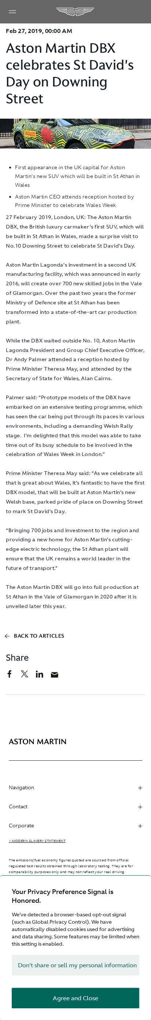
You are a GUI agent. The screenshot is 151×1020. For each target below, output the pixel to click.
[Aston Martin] (75, 11)
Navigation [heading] (21, 787)
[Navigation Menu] (12, 11)
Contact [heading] (18, 806)
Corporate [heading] (21, 825)
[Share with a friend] (58, 676)
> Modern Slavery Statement (37, 841)
